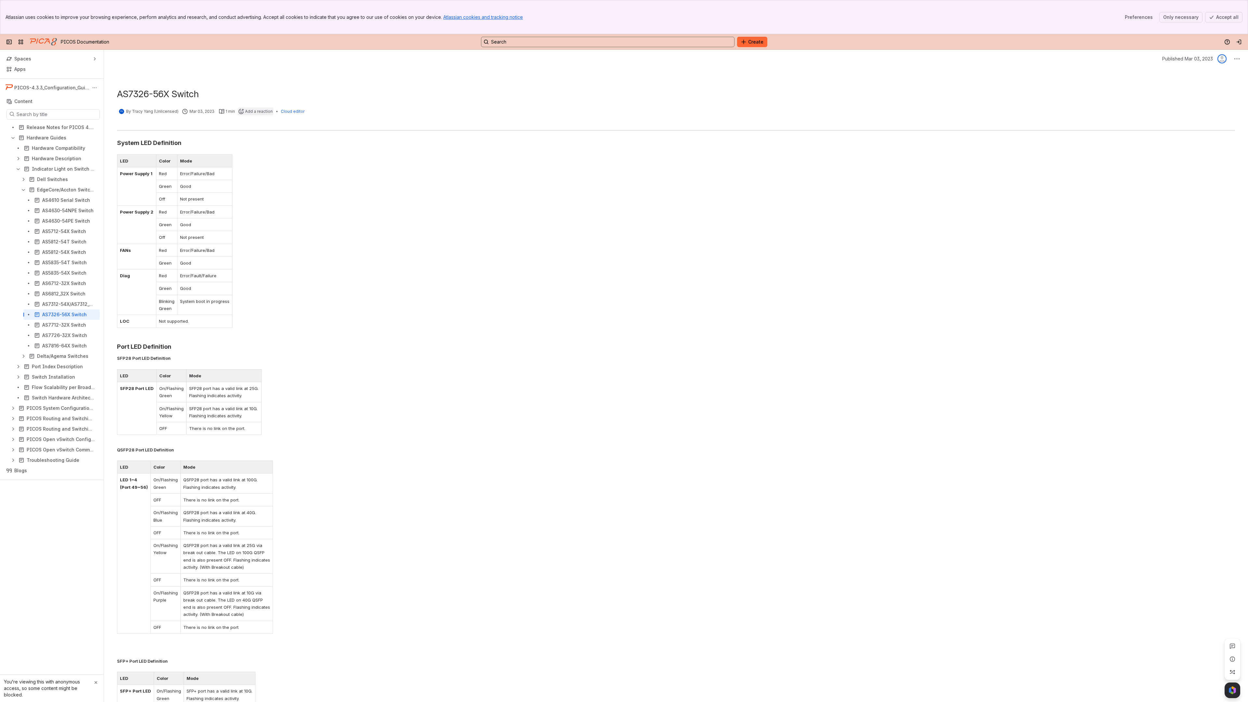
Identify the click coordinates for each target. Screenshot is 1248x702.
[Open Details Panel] (1232, 659)
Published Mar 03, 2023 (1187, 58)
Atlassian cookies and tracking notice (483, 17)
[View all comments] (1232, 646)
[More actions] (94, 88)
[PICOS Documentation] (43, 42)
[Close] (96, 682)
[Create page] (1232, 672)
